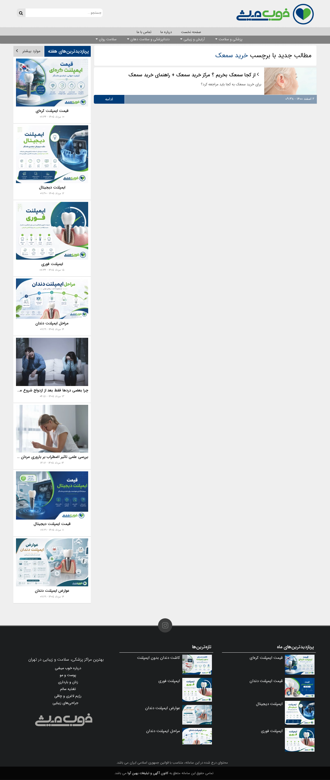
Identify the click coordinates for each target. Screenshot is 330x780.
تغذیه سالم (68, 689)
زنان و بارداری (68, 682)
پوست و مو (68, 675)
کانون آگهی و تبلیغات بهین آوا (148, 773)
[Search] (21, 12)
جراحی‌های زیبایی (65, 703)
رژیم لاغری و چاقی (67, 696)
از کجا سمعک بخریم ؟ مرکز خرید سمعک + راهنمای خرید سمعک (191, 75)
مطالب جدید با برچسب (263, 56)
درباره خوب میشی (68, 668)
